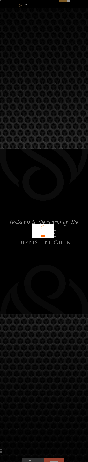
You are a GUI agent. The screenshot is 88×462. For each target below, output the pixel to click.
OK (43, 235)
